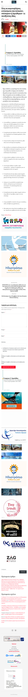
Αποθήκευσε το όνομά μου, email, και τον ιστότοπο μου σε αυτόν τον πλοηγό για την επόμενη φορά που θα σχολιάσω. (14, 350)
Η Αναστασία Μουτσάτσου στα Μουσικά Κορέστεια (11, 587)
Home (2, 6)
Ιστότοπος (3, 342)
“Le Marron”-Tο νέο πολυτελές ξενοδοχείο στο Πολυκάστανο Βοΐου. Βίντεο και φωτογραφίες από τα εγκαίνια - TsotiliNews (14, 599)
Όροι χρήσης (14, 648)
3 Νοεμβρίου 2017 (14, 19)
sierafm (6, 19)
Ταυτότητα (14, 647)
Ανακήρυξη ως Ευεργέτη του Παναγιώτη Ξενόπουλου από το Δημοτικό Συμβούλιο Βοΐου (13, 609)
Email (3, 336)
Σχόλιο (3, 312)
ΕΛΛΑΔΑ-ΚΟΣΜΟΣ (8, 6)
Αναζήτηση (3, 569)
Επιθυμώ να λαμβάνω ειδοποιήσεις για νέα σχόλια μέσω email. (13, 357)
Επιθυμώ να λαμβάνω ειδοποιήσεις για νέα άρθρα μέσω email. (13, 362)
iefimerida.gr (8, 215)
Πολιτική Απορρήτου (14, 650)
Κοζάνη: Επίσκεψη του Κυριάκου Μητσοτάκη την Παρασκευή (13, 585)
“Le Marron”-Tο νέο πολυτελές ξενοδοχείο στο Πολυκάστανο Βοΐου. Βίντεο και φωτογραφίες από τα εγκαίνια (13, 602)
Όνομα (3, 329)
